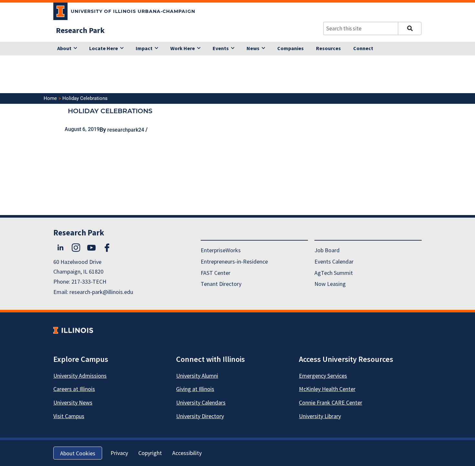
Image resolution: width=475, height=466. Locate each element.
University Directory (200, 416)
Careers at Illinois (74, 389)
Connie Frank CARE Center (330, 402)
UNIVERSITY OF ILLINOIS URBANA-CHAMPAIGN (133, 11)
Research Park (80, 30)
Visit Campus (68, 416)
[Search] (410, 28)
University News (72, 402)
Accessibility (187, 453)
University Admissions (80, 375)
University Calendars (201, 402)
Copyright (150, 453)
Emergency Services (323, 375)
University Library (320, 416)
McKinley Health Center (327, 389)
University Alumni (197, 375)
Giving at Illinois (195, 389)
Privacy (119, 453)
